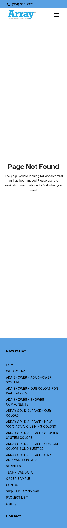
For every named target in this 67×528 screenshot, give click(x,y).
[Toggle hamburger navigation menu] (56, 15)
